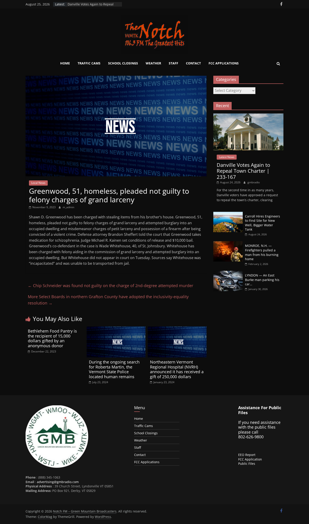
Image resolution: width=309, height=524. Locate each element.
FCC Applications (224, 63)
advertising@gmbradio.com (58, 482)
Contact (193, 63)
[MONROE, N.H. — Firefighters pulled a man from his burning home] (228, 243)
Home (65, 63)
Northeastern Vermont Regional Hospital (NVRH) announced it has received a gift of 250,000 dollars (177, 369)
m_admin (68, 207)
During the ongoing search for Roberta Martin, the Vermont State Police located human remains (114, 369)
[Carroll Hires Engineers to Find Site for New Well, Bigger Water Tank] (228, 214)
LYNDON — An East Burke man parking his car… (262, 279)
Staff (173, 63)
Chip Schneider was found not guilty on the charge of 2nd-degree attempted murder (110, 285)
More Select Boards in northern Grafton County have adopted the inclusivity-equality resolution (108, 300)
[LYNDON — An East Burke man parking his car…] (228, 273)
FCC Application (250, 459)
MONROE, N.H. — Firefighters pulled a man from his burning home (261, 252)
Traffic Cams (89, 63)
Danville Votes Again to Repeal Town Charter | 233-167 (91, 6)
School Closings (123, 63)
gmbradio (253, 182)
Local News (38, 183)
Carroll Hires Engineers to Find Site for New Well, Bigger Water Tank (262, 223)
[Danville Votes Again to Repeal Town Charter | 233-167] (248, 116)
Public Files (246, 463)
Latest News (226, 157)
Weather (153, 63)
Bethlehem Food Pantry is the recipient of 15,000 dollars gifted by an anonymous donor (52, 338)
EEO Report (246, 455)
